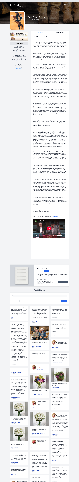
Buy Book (46, 271)
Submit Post (64, 300)
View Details (19, 51)
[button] (19, 409)
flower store (55, 216)
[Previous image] (31, 333)
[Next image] (47, 333)
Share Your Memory (63, 281)
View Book (40, 271)
